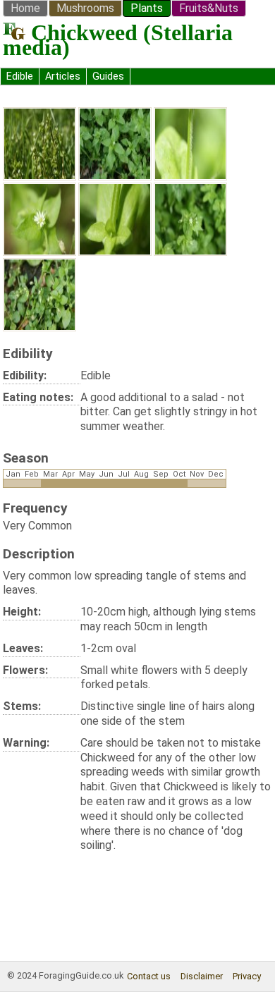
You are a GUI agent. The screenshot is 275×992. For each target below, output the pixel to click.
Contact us (149, 976)
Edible (19, 76)
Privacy (247, 976)
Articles (62, 76)
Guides (108, 76)
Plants (146, 8)
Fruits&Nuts (208, 8)
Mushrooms (85, 8)
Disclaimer (202, 976)
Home (25, 8)
